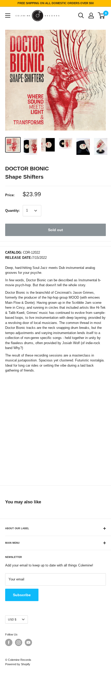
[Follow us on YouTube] (28, 642)
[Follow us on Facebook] (8, 642)
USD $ (12, 619)
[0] (101, 15)
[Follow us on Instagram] (18, 642)
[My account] (91, 15)
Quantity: (12, 211)
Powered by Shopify (17, 664)
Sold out (55, 230)
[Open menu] (7, 15)
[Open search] (81, 15)
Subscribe (22, 595)
